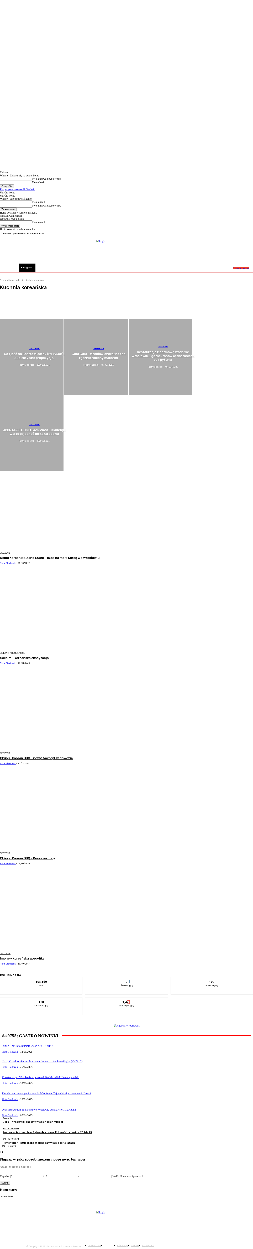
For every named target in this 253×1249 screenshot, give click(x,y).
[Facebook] (243, 233)
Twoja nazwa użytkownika (46, 178)
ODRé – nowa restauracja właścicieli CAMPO (27, 1045)
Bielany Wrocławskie (12, 653)
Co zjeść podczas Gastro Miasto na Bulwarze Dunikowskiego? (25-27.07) (42, 1061)
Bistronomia (13, 300)
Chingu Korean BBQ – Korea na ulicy (27, 858)
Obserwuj (126, 979)
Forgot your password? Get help (17, 189)
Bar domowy (13, 297)
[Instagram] (247, 233)
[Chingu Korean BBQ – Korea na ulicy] (64, 809)
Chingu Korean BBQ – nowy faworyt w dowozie (36, 758)
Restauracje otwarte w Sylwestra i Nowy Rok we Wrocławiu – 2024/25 (47, 1132)
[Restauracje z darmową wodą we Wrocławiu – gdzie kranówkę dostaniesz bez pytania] (160, 357)
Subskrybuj (126, 1000)
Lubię (41, 979)
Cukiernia (12, 312)
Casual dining (13, 306)
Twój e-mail (38, 201)
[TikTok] (251, 233)
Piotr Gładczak (8, 563)
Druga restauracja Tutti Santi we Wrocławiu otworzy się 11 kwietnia (39, 1109)
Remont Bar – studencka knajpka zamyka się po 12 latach (39, 1142)
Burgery (11, 303)
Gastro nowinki (11, 1128)
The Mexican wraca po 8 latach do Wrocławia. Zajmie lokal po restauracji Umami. (46, 1093)
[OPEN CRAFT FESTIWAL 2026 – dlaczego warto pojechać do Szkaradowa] (32, 433)
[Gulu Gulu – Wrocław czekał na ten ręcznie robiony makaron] (96, 357)
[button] (229, 268)
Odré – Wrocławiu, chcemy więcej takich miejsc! (33, 1121)
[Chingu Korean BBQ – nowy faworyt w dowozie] (64, 709)
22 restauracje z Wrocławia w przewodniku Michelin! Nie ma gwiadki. (40, 1077)
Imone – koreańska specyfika (22, 958)
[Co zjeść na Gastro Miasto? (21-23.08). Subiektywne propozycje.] (32, 357)
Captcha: (5, 1176)
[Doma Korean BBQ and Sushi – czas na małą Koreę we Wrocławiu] (64, 509)
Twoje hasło (38, 182)
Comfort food (13, 309)
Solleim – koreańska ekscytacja (24, 658)
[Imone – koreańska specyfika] (64, 909)
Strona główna (7, 280)
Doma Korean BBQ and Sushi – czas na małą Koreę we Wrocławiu (50, 558)
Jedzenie (20, 280)
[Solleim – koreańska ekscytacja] (64, 609)
